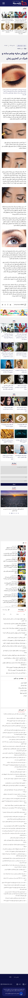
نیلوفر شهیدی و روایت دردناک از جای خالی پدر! (8, 408)
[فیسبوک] (8, 305)
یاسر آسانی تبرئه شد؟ (21, 769)
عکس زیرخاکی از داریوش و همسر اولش (21, 371)
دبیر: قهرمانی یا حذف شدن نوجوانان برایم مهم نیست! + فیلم (10, 560)
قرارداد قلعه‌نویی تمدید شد (20, 760)
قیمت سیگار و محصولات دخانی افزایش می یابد (16, 718)
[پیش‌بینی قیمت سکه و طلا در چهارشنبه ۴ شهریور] (7, 433)
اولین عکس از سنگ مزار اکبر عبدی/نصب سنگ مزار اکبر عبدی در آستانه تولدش (7, 355)
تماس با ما (16, 977)
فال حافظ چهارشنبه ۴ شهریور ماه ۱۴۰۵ (7, 31)
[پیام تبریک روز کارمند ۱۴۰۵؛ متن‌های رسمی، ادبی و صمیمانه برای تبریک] (7, 15)
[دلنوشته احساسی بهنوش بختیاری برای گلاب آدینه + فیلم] (7, 449)
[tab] (18, 513)
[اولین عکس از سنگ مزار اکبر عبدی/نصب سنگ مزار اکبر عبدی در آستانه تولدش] (7, 347)
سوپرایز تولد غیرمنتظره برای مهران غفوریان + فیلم (21, 456)
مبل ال (25, 696)
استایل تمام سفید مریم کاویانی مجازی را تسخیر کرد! (22, 409)
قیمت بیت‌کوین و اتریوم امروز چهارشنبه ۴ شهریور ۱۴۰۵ (14, 900)
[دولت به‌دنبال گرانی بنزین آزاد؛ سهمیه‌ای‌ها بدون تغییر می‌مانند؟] (22, 577)
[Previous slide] (2, 499)
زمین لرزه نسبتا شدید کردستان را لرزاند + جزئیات (16, 762)
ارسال (14, 484)
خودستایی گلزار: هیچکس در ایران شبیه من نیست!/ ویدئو (14, 746)
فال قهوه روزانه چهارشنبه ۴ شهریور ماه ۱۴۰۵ (7, 425)
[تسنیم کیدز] (14, 313)
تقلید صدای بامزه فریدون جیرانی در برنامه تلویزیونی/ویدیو (14, 858)
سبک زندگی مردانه (23, 688)
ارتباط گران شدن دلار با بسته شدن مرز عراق (15, 673)
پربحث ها (5, 610)
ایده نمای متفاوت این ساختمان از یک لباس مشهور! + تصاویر (13, 757)
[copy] (25, 304)
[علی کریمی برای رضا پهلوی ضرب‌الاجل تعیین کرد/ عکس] (22, 547)
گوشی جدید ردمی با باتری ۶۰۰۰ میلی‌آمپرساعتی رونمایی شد (13, 831)
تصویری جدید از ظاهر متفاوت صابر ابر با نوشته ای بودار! (21, 387)
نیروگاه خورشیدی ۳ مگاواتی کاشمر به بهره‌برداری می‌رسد (14, 826)
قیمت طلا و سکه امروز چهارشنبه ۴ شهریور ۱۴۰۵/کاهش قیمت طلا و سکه (20, 32)
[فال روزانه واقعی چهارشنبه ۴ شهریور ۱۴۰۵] (20, 433)
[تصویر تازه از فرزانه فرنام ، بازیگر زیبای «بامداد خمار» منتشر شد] (20, 347)
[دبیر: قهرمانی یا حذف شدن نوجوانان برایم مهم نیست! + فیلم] (22, 559)
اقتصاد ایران (24, 683)
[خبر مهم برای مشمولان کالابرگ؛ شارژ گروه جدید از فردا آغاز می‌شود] (22, 595)
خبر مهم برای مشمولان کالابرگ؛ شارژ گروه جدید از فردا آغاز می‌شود (10, 595)
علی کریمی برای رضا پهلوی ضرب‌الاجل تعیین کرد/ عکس (11, 548)
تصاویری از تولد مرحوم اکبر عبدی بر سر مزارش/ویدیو (15, 783)
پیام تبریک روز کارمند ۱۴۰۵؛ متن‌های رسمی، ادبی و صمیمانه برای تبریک (7, 20)
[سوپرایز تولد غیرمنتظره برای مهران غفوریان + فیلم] (20, 449)
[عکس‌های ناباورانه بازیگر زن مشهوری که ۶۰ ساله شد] (7, 364)
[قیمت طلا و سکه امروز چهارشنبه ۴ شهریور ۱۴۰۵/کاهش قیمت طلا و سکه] (20, 26)
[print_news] (10, 305)
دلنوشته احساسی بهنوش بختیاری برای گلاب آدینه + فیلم (7, 457)
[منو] (3, 3)
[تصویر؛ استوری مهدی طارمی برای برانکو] (22, 571)
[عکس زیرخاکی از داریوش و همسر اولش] (20, 364)
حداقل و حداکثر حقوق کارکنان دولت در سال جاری (15, 723)
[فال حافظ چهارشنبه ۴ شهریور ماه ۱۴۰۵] (7, 26)
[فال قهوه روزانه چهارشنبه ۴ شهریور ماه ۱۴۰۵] (7, 418)
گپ (25, 984)
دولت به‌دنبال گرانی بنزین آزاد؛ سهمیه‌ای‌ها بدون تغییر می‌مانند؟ (10, 578)
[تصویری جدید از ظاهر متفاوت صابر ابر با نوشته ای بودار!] (20, 379)
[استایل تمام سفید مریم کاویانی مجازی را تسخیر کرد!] (20, 401)
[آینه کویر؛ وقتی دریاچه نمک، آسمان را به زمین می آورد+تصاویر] (14, 498)
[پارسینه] (19, 3)
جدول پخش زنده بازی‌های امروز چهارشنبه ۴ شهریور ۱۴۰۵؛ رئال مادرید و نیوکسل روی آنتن (10, 566)
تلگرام (20, 984)
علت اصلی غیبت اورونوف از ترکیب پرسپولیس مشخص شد (14, 849)
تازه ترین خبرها (23, 693)
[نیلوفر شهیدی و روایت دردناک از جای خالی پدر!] (7, 401)
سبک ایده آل (24, 685)
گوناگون (24, 8)
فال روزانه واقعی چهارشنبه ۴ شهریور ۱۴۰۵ (21, 441)
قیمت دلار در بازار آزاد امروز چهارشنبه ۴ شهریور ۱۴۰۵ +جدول (13, 882)
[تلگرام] (5, 305)
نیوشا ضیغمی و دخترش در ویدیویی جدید (17, 739)
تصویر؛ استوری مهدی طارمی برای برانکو (10, 572)
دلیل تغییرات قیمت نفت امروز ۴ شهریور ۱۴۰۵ (16, 721)
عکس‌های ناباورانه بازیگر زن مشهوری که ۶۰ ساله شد (7, 371)
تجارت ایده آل (23, 691)
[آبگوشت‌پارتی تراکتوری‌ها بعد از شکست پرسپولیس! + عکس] (22, 583)
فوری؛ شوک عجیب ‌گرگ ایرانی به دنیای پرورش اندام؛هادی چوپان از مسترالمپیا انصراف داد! (20, 20)
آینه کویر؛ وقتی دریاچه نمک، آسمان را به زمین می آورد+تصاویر (13, 510)
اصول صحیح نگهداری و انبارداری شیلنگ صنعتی (16, 819)
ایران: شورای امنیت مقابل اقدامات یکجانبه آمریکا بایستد (14, 816)
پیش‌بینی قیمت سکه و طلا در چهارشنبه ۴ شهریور (7, 441)
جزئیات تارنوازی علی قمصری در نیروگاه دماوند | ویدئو (15, 805)
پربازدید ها (21, 610)
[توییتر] (2, 305)
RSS (10, 977)
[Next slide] (25, 499)
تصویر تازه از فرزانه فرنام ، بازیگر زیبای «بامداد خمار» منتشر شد (21, 355)
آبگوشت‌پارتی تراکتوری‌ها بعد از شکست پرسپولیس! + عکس (10, 584)
